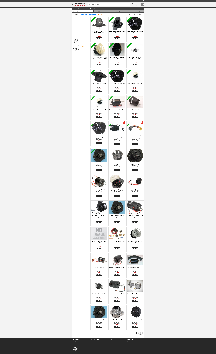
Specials (110, 343)
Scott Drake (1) (76, 49)
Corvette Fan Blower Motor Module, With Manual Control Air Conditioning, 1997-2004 (117, 137)
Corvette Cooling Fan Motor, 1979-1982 (117, 319)
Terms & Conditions (76, 350)
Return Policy (75, 342)
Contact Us (80, 0)
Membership (129, 346)
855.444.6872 (74, 0)
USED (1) (75, 36)
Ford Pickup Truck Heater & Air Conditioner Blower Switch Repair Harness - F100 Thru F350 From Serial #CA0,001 (135, 137)
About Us (74, 347)
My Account (129, 341)
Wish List (128, 343)
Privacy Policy (75, 349)
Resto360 (74, 341)
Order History (129, 342)
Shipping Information (76, 343)
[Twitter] (143, 0)
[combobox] (82, 11)
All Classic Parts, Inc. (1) (78, 50)
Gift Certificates (111, 342)
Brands (110, 341)
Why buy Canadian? (76, 346)
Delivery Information (76, 348)
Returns (92, 342)
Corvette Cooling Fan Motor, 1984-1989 (99, 215)
